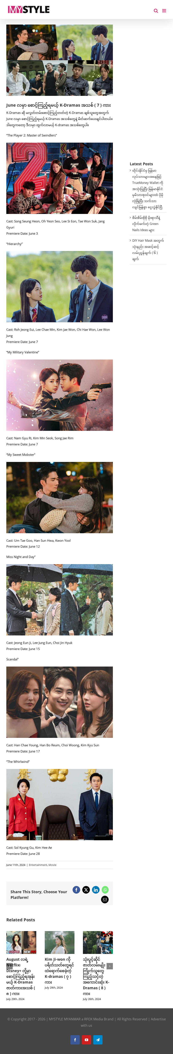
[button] (9, 963)
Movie (52, 865)
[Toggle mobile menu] (164, 10)
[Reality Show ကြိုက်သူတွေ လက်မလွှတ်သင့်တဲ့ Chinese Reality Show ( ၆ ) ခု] (21, 933)
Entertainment (38, 865)
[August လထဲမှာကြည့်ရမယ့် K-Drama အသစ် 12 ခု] (60, 933)
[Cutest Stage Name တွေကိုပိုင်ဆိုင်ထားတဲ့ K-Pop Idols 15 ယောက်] (98, 933)
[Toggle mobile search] (156, 10)
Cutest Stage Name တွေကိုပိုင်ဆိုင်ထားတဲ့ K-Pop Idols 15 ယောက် (97, 971)
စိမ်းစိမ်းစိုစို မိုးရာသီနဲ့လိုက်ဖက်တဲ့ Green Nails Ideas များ (146, 223)
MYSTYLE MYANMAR (65, 1013)
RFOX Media (93, 1013)
